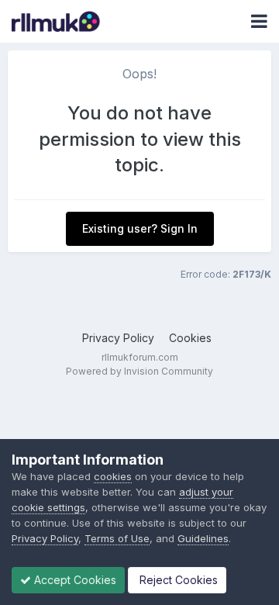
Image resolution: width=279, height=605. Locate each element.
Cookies (190, 337)
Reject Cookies (177, 579)
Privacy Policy (118, 337)
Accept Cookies (73, 579)
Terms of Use (117, 538)
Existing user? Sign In (140, 228)
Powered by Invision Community (139, 371)
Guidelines (203, 538)
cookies (113, 476)
